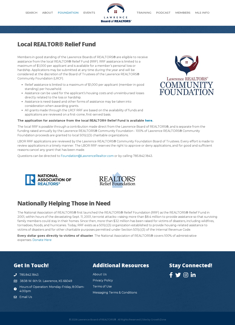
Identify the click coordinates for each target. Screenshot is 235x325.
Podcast (163, 12)
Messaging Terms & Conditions (115, 292)
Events (89, 12)
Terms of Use (102, 286)
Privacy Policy (103, 280)
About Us (99, 274)
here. (149, 120)
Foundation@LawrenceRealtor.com (87, 156)
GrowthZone (158, 319)
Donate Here (42, 240)
